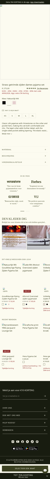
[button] (25, 149)
